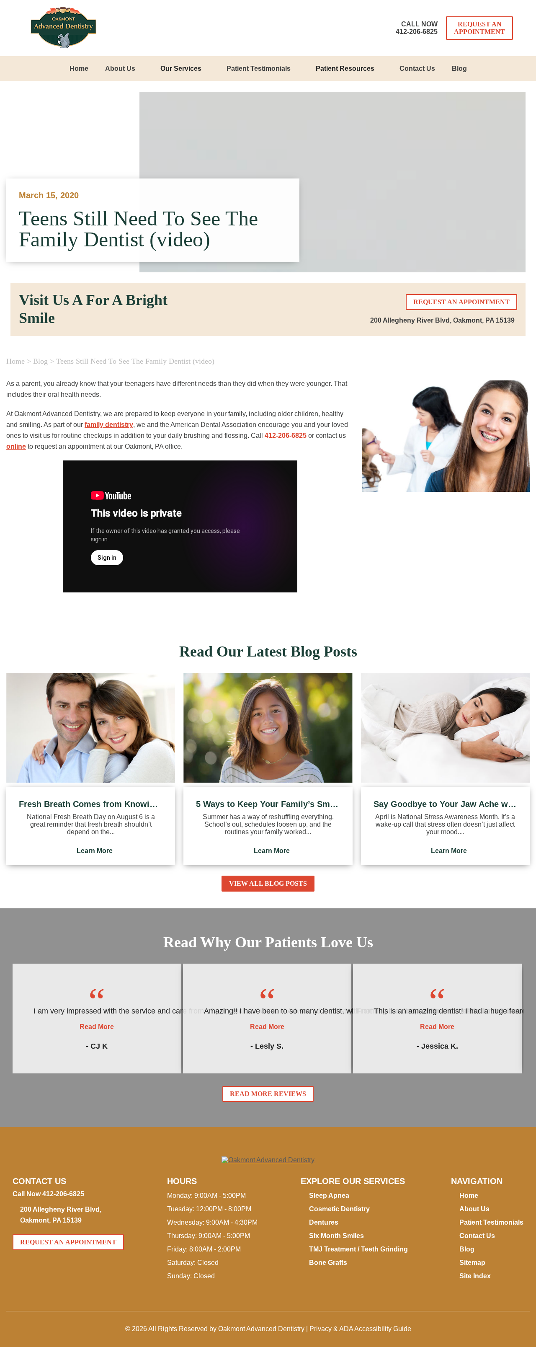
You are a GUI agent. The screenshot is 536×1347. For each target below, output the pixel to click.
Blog (459, 68)
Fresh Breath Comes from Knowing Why (90, 804)
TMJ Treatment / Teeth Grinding (358, 1249)
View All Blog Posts (268, 883)
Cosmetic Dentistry (339, 1209)
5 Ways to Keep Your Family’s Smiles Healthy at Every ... (268, 804)
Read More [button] (97, 1026)
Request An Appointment (479, 28)
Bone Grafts (328, 1262)
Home (79, 68)
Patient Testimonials (259, 68)
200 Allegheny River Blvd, (442, 320)
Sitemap (472, 1262)
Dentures (323, 1222)
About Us (120, 68)
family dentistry (109, 424)
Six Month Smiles (336, 1235)
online (16, 446)
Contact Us (417, 68)
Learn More (95, 850)
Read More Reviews (268, 1093)
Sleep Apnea (329, 1195)
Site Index (475, 1276)
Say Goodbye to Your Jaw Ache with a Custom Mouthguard (445, 804)
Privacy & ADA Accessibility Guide (360, 1328)
